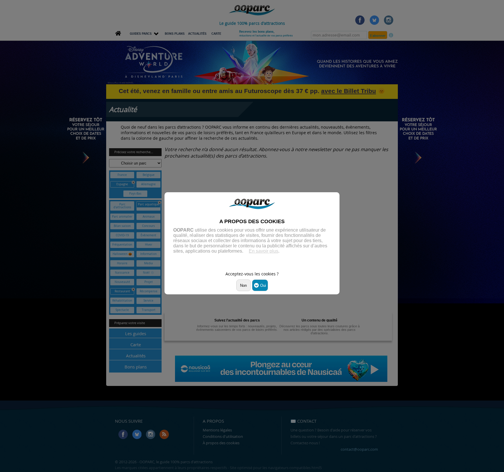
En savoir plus (263, 251)
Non (243, 285)
